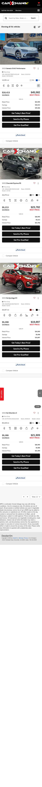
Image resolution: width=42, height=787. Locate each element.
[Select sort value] (38, 27)
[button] (7, 10)
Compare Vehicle (12, 141)
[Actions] (38, 68)
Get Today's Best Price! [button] (21, 113)
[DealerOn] (7, 651)
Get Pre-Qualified (21, 125)
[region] (21, 105)
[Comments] (38, 85)
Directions (18, 10)
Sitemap (21, 653)
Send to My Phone (21, 119)
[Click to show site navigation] (38, 10)
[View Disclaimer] (22, 85)
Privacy (26, 653)
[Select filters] (34, 26)
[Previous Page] (24, 612)
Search (33, 18)
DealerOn (15, 653)
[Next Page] (27, 612)
